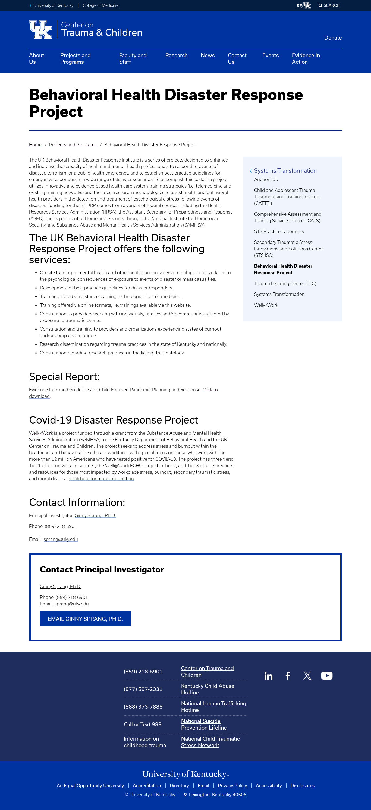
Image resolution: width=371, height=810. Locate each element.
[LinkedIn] (269, 676)
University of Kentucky (53, 5)
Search (332, 5)
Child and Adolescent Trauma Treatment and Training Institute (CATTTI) (287, 197)
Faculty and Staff (133, 58)
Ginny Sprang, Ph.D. (95, 515)
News (208, 55)
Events (270, 55)
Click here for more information (101, 478)
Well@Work (41, 433)
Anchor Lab (266, 179)
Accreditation (147, 785)
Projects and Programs (75, 58)
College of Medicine (100, 5)
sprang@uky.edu (61, 539)
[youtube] (327, 676)
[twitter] (307, 676)
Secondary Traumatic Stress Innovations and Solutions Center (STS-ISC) (288, 249)
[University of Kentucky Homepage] (185, 774)
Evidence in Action (306, 58)
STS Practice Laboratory (279, 231)
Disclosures (303, 785)
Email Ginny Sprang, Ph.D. (85, 619)
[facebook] (288, 676)
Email (203, 785)
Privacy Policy (232, 785)
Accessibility (269, 785)
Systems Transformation (285, 170)
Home (35, 144)
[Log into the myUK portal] (304, 5)
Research (176, 55)
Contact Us (237, 58)
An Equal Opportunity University (90, 785)
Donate (333, 38)
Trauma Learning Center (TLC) (285, 283)
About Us (36, 58)
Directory (179, 785)
